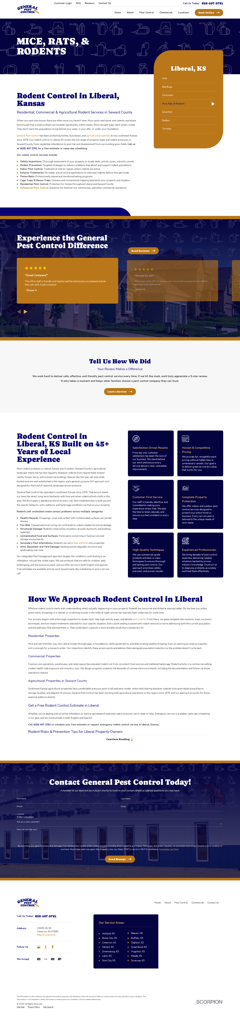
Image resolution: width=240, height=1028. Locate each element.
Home (157, 902)
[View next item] (25, 312)
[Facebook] (52, 947)
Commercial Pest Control (34, 187)
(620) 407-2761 (28, 148)
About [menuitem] (130, 12)
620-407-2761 (212, 3)
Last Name (125, 799)
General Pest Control (28, 135)
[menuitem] (188, 78)
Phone (19, 806)
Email (123, 806)
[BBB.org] (45, 947)
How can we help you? (27, 829)
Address (20, 814)
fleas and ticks (80, 543)
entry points (139, 619)
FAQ (78, 3)
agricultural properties (98, 135)
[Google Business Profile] (38, 947)
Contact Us (105, 3)
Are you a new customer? (28, 822)
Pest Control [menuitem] (146, 12)
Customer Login (63, 3)
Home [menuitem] (118, 12)
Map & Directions (46, 934)
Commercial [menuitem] (166, 12)
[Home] (28, 9)
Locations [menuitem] (183, 12)
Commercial (198, 902)
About (167, 902)
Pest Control (181, 902)
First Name (21, 799)
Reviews (89, 3)
